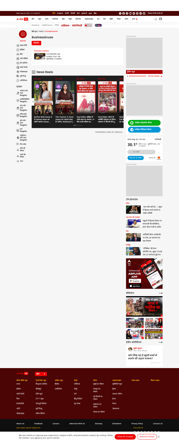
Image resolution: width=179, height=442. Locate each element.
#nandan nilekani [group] (137, 76)
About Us (20, 424)
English (60, 13)
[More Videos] (161, 293)
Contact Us (158, 424)
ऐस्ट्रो (70, 19)
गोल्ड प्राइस (135, 380)
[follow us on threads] (127, 13)
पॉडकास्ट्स (23, 72)
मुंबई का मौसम (98, 384)
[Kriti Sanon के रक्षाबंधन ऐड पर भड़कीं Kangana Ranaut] (135, 334)
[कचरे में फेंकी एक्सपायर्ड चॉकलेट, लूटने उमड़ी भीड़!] (135, 323)
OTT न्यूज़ (40, 399)
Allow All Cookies (125, 437)
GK (98, 19)
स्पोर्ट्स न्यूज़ (59, 380)
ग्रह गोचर (77, 403)
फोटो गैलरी (23, 67)
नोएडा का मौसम (99, 412)
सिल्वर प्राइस (155, 380)
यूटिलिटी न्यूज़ (117, 384)
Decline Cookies (147, 437)
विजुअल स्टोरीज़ (41, 384)
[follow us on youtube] (130, 13)
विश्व (17, 399)
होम (33, 19)
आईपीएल (58, 389)
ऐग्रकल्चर (115, 408)
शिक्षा (119, 19)
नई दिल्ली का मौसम (98, 398)
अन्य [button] (133, 19)
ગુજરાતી (84, 13)
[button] (23, 36)
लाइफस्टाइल (89, 19)
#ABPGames (47, 25)
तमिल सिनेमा (40, 413)
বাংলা (78, 13)
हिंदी (53, 13)
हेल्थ (114, 399)
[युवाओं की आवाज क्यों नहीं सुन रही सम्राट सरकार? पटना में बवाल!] (154, 334)
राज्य (46, 19)
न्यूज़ (39, 19)
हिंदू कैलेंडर (78, 399)
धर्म (75, 394)
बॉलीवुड (38, 389)
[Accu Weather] (159, 158)
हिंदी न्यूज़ (34, 32)
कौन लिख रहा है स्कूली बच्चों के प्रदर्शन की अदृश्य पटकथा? (142, 357)
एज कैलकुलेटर (23, 130)
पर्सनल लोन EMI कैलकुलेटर (24, 93)
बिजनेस (78, 19)
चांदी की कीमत (23, 155)
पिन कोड (23, 144)
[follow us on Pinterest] (137, 13)
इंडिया (18, 389)
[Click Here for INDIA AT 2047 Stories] (98, 25)
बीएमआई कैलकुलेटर (23, 115)
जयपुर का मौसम (96, 390)
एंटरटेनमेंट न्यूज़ (41, 380)
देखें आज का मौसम (135, 158)
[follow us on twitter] (120, 13)
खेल (63, 19)
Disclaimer (116, 424)
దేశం (95, 13)
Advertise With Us (77, 424)
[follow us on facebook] (123, 13)
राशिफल (77, 384)
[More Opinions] (161, 342)
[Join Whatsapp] (144, 13)
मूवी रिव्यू (23, 76)
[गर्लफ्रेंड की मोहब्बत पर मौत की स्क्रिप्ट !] (144, 306)
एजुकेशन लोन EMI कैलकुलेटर (23, 137)
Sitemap (98, 424)
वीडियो (22, 50)
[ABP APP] (135, 281)
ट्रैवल (114, 389)
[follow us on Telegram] (140, 13)
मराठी (67, 13)
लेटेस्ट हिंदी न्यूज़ (22, 380)
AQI (21, 161)
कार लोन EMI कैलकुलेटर (23, 108)
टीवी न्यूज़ (39, 394)
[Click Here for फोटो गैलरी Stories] (77, 25)
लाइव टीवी (23, 45)
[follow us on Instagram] (133, 13)
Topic (41, 32)
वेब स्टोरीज (23, 63)
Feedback (38, 424)
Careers (56, 424)
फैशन (114, 403)
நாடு (90, 13)
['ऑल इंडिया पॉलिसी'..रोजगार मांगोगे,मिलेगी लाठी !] (154, 323)
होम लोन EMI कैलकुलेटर (23, 122)
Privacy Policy (137, 424)
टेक (104, 19)
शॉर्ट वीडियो (24, 58)
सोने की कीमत (22, 149)
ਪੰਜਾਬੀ (73, 13)
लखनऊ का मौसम (97, 405)
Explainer (36, 25)
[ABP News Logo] (22, 19)
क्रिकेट (57, 384)
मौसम (57, 25)
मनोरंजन (55, 19)
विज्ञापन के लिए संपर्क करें (155, 13)
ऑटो (126, 19)
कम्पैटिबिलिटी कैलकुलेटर (24, 100)
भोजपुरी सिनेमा (41, 403)
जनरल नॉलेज (117, 394)
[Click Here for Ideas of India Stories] (88, 25)
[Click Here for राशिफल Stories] (65, 25)
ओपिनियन (23, 80)
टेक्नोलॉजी (20, 403)
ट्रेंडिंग (111, 19)
